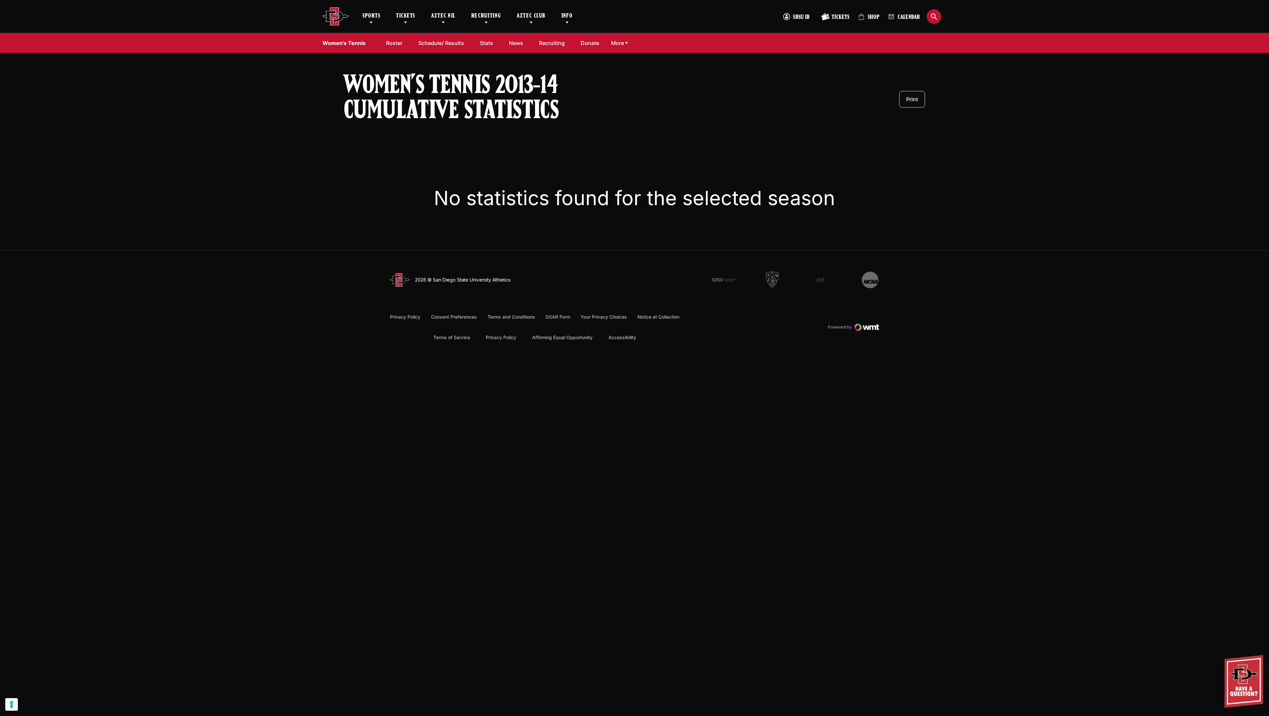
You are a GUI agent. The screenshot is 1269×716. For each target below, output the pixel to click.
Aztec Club (531, 16)
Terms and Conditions (511, 317)
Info (567, 16)
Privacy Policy (405, 317)
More (617, 43)
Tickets (405, 16)
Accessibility (622, 337)
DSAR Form (558, 317)
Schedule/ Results (441, 43)
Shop (869, 20)
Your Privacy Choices (604, 317)
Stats (488, 42)
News (516, 43)
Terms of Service (451, 337)
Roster (394, 43)
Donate (591, 42)
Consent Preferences (454, 317)
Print (912, 99)
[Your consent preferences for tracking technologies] (11, 704)
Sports (371, 16)
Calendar (909, 18)
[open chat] (1245, 681)
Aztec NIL (443, 16)
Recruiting (486, 16)
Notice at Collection (658, 317)
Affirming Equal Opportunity (562, 337)
